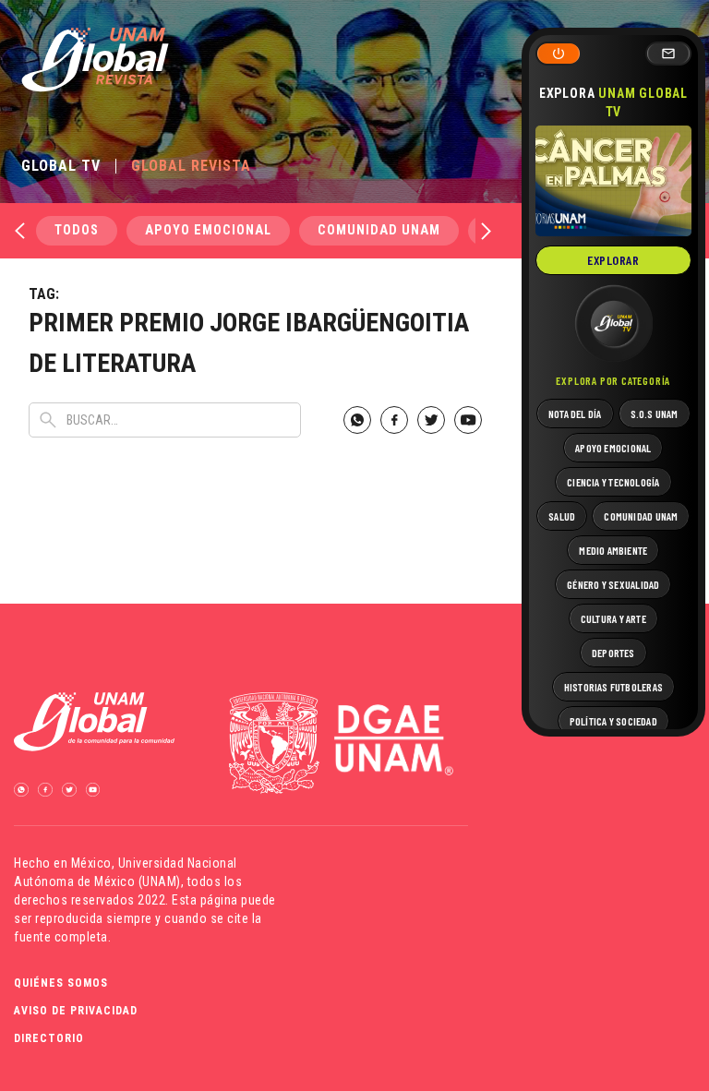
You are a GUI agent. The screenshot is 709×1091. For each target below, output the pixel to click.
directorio (49, 1038)
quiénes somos (61, 983)
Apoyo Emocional (208, 230)
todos (76, 230)
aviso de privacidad (76, 1010)
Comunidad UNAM (379, 230)
